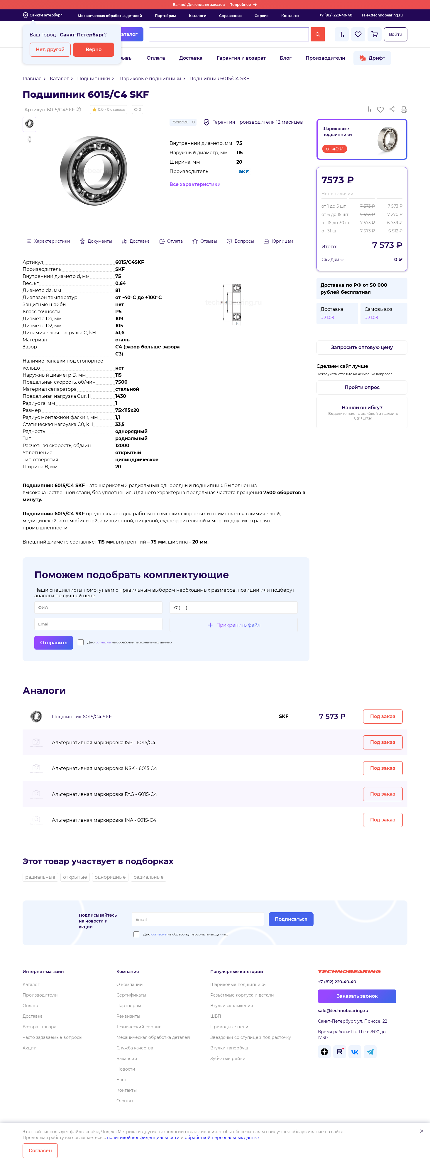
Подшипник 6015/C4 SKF (82, 716)
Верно (93, 49)
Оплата (156, 58)
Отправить (53, 642)
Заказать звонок (357, 996)
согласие (103, 642)
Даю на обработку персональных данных (129, 642)
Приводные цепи (229, 1026)
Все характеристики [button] (195, 184)
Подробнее (240, 4)
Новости (125, 1069)
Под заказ (382, 716)
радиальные (40, 877)
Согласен (40, 1150)
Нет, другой (50, 49)
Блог (286, 58)
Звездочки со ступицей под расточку (250, 1037)
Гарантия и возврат (241, 58)
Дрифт (377, 58)
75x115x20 (180, 122)
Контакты (290, 16)
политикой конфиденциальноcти (143, 1137)
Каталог (128, 34)
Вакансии (126, 1058)
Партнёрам (165, 16)
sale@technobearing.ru (382, 15)
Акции (30, 1048)
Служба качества (134, 1048)
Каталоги (197, 16)
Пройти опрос (362, 387)
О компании (129, 984)
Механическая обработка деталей (110, 16)
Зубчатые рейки (228, 1058)
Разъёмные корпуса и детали (242, 995)
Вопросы (244, 241)
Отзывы (123, 58)
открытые (75, 877)
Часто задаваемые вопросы (52, 1037)
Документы (100, 241)
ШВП (215, 1016)
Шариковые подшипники (238, 984)
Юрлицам (282, 241)
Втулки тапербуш (229, 1048)
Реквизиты (128, 1016)
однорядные (110, 877)
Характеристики (52, 241)
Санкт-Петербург (46, 15)
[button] (108, 109)
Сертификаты (131, 995)
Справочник (230, 16)
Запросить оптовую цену (362, 347)
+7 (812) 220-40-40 (335, 15)
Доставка (191, 58)
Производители (325, 58)
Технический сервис (138, 1026)
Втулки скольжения (231, 1005)
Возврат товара (39, 1026)
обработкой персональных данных (222, 1137)
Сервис (261, 16)
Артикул (49, 110)
